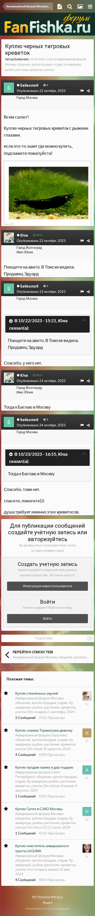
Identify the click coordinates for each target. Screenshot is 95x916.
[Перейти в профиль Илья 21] (87, 811)
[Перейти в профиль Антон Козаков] (87, 770)
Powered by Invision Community (47, 908)
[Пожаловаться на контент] (82, 91)
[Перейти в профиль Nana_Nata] (87, 733)
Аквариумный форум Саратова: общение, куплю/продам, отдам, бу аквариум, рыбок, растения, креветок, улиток (45, 742)
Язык (47, 903)
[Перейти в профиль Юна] (9, 238)
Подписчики (43, 638)
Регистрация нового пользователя (47, 586)
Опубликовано (41, 91)
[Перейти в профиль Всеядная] (87, 696)
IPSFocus (57, 897)
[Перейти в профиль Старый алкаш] (87, 848)
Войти (47, 618)
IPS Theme (39, 897)
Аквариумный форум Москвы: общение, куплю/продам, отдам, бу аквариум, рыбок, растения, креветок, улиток (45, 64)
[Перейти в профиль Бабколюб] (9, 88)
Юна (62, 320)
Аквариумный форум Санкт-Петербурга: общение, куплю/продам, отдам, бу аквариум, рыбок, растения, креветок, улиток (46, 779)
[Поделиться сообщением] (88, 91)
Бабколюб (21, 59)
